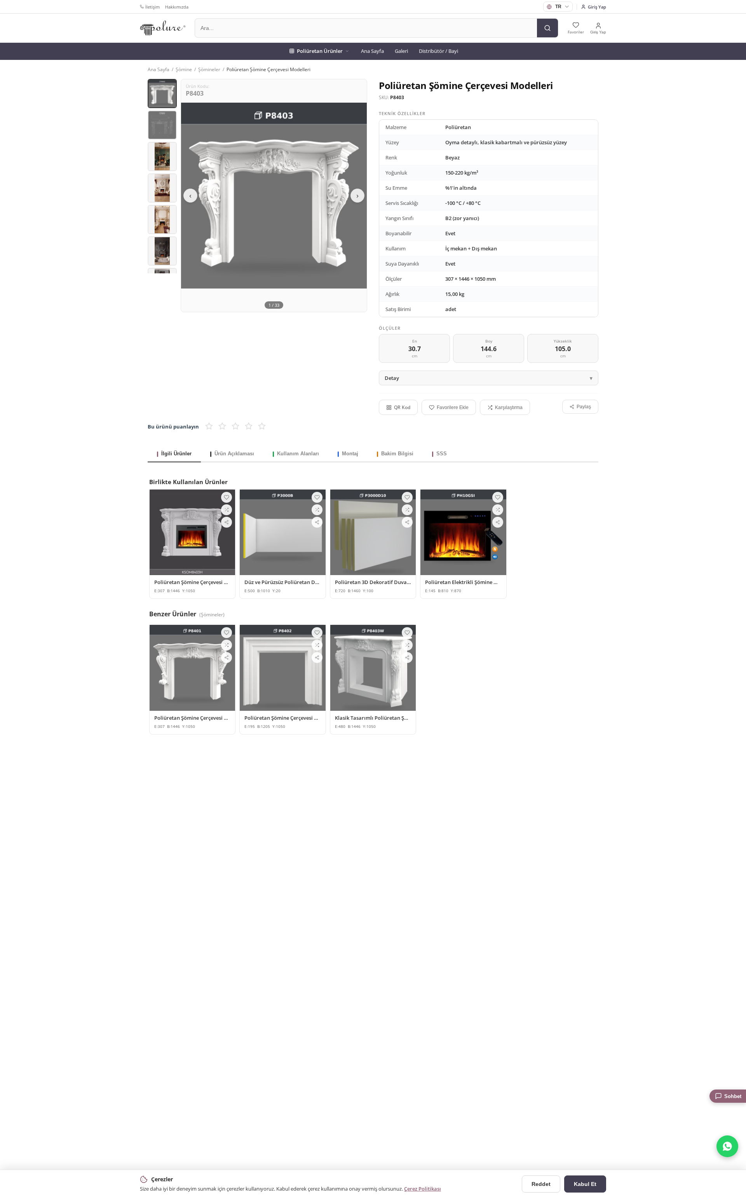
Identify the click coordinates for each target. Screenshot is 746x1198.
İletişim (152, 7)
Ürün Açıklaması (234, 453)
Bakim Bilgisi (397, 453)
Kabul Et (585, 1184)
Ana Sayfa (372, 50)
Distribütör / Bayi (438, 50)
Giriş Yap (597, 7)
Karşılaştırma (509, 407)
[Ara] (547, 28)
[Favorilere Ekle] (226, 497)
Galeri (401, 50)
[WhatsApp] (727, 1146)
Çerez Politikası (422, 1188)
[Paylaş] (226, 522)
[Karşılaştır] (226, 509)
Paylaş (584, 406)
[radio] (209, 426)
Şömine (184, 69)
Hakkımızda (176, 7)
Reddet (541, 1184)
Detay (392, 377)
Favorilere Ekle (453, 407)
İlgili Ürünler (176, 453)
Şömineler (209, 69)
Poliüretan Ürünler (320, 50)
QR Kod (402, 407)
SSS (441, 453)
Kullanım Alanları (298, 453)
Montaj (350, 453)
